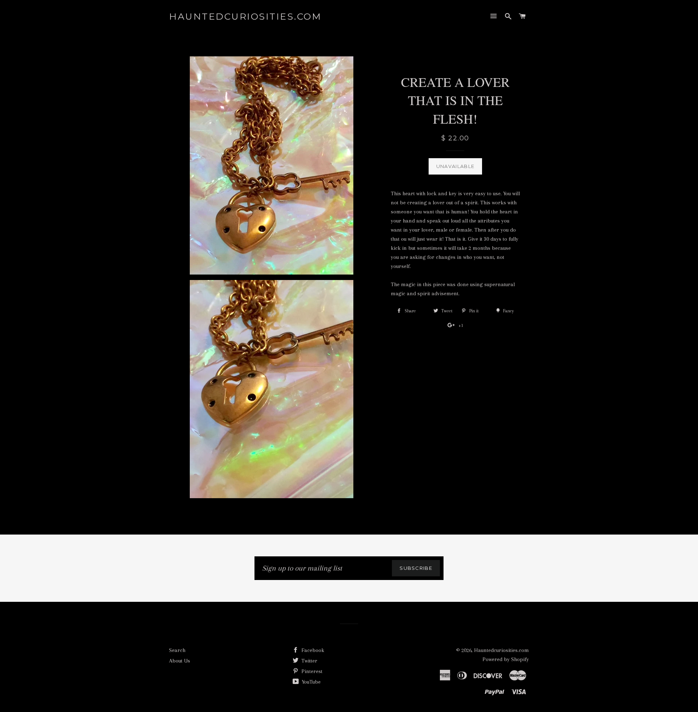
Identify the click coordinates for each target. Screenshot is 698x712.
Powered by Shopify (505, 659)
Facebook (312, 650)
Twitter (308, 660)
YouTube (310, 682)
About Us (179, 660)
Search (177, 650)
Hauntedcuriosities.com (245, 16)
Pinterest (311, 671)
